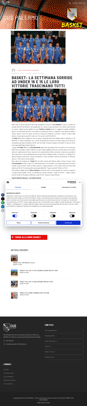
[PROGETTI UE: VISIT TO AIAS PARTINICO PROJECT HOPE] (14, 284)
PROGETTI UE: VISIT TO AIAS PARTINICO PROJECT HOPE (36, 282)
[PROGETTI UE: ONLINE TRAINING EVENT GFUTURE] (14, 295)
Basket (29, 73)
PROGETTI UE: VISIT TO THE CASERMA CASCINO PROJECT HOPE (39, 270)
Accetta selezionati (43, 222)
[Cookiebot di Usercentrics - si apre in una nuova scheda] (68, 182)
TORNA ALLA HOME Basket (27, 237)
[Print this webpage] (2, 210)
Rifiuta (19, 222)
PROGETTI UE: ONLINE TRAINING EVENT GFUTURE (34, 293)
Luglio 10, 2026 (24, 294)
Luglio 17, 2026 (17, 264)
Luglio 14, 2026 (24, 283)
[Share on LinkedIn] (2, 206)
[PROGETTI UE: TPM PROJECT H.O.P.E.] (14, 258)
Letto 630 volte (39, 73)
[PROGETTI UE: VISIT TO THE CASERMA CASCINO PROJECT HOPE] (14, 273)
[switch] (34, 216)
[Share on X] (2, 199)
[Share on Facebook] (2, 195)
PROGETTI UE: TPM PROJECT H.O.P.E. (24, 263)
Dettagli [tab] (43, 187)
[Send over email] (2, 202)
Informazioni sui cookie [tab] (69, 187)
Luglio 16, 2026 (24, 272)
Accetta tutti (68, 222)
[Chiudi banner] (79, 182)
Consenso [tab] (18, 187)
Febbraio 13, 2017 (19, 73)
